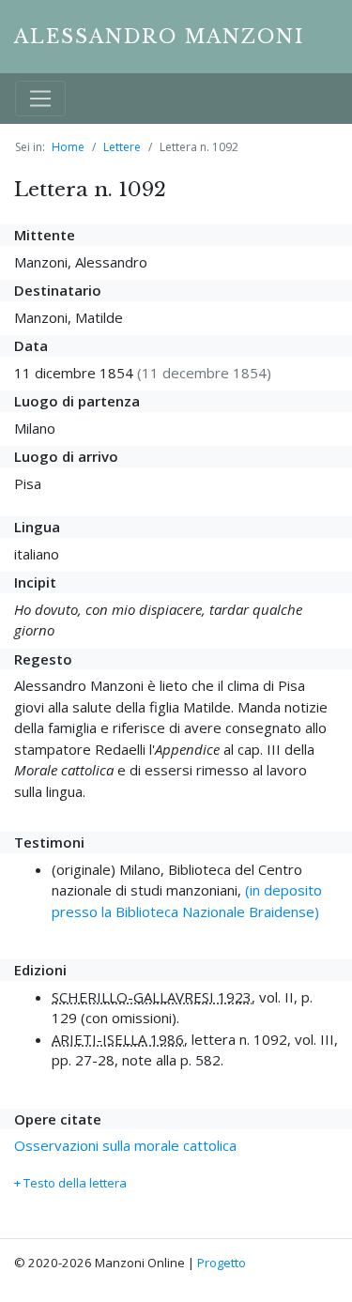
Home (68, 147)
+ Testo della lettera (70, 1182)
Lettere (122, 147)
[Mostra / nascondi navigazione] (40, 98)
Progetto (221, 1262)
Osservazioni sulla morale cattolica (125, 1145)
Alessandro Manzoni (159, 36)
